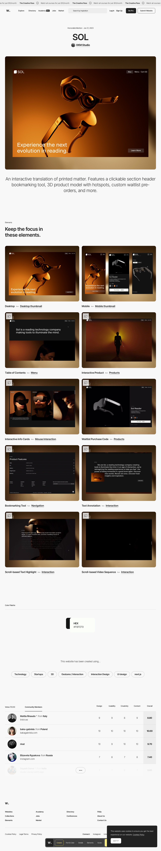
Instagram (97, 834)
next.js (138, 674)
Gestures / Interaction (72, 674)
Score (99, 843)
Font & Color (70, 843)
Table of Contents (15, 372)
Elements (90, 843)
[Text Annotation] (119, 473)
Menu (34, 372)
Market (61, 11)
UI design (122, 674)
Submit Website (146, 11)
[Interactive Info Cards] (42, 406)
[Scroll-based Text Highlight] (42, 539)
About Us (101, 816)
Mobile (86, 306)
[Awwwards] (8, 11)
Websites (8, 812)
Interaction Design (100, 674)
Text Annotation (91, 505)
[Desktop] (42, 274)
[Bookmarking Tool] (42, 473)
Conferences (72, 816)
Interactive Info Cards (17, 439)
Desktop (10, 306)
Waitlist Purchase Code (95, 439)
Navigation (37, 505)
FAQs (99, 812)
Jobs (54, 11)
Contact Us (101, 820)
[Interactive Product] (119, 340)
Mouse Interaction (45, 439)
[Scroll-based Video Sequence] (119, 539)
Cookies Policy (10, 834)
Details (80, 843)
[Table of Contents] (42, 340)
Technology (20, 674)
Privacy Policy (36, 834)
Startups (38, 674)
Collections (9, 816)
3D (52, 674)
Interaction (112, 505)
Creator (59, 843)
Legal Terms (23, 834)
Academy (43, 11)
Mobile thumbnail (105, 306)
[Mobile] (119, 274)
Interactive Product (93, 372)
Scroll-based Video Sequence (99, 572)
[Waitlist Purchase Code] (119, 406)
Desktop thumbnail (31, 306)
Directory (32, 11)
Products (114, 372)
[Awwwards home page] (49, 842)
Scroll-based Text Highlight (20, 572)
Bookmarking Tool (15, 505)
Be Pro (131, 11)
